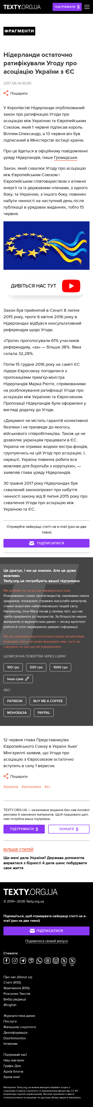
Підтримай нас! (15, 1055)
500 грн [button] (36, 667)
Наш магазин (13, 1060)
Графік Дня (12, 1066)
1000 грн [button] (60, 667)
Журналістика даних (19, 1016)
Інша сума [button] (15, 679)
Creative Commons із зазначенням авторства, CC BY (47, 1091)
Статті (7, 982)
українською (33, 1094)
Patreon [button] (14, 701)
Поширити (18, 93)
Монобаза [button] (17, 713)
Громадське (65, 157)
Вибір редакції (14, 999)
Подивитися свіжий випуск (46, 941)
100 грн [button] (13, 667)
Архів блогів (13, 1071)
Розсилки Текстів (16, 994)
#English (9, 1005)
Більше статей (18, 849)
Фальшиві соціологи (19, 1027)
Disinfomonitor (14, 1038)
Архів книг (11, 1077)
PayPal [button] (44, 713)
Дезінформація (15, 1032)
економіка (32, 786)
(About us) (24, 977)
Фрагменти (12, 988)
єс (48, 786)
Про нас (9, 977)
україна (12, 786)
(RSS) (17, 982)
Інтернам (10, 1044)
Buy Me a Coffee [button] (48, 701)
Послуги (10, 1021)
